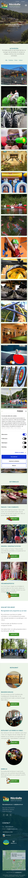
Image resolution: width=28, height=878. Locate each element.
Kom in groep (22, 875)
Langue (22, 1)
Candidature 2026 (7, 832)
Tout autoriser (14, 456)
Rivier (16, 60)
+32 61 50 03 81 (9, 826)
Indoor (21, 60)
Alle (6, 60)
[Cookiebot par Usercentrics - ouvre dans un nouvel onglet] (17, 411)
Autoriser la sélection (14, 461)
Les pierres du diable (10, 876)
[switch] (24, 439)
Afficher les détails (19, 452)
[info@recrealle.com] (1, 1)
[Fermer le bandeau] (25, 411)
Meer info (14, 519)
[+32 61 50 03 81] (5, 1)
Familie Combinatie (13, 875)
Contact (17, 1)
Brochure (8, 835)
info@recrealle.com (11, 829)
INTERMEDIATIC (18, 872)
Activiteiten (5, 875)
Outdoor (10, 60)
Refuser (14, 465)
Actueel (17, 876)
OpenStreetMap (16, 869)
